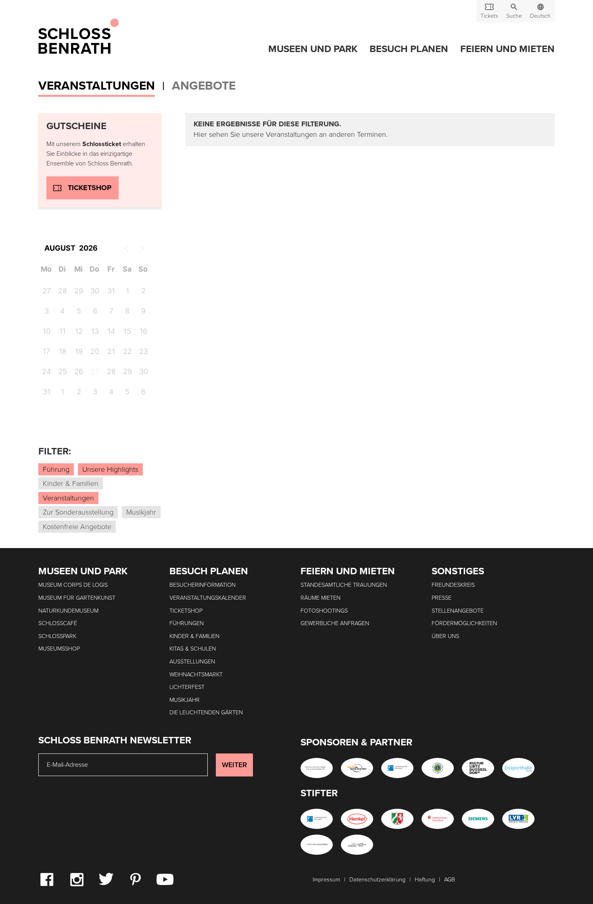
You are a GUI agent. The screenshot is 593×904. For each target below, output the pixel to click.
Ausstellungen (192, 661)
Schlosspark (57, 636)
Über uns (445, 636)
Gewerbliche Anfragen (335, 623)
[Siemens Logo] (478, 819)
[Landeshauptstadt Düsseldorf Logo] (397, 768)
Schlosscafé (57, 623)
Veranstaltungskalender (207, 597)
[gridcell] (94, 373)
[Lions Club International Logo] (438, 768)
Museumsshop (59, 648)
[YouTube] (165, 879)
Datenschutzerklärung (377, 879)
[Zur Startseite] (78, 37)
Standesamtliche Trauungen (344, 585)
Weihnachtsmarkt (196, 674)
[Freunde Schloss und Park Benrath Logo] (357, 845)
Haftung (425, 879)
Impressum (326, 879)
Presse (441, 597)
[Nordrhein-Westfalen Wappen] (397, 819)
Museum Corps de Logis (73, 585)
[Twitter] (106, 879)
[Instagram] (76, 879)
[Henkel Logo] (357, 819)
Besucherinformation (202, 585)
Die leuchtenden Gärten (206, 712)
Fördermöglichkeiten (464, 623)
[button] (514, 11)
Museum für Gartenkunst (76, 597)
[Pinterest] (135, 879)
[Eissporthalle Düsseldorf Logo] (518, 768)
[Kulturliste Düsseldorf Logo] (478, 768)
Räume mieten (320, 597)
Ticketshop (89, 187)
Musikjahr (184, 700)
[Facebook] (46, 879)
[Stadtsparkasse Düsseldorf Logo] (438, 819)
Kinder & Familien (194, 636)
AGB (449, 879)
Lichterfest (187, 687)
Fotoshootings (324, 610)
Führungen (186, 623)
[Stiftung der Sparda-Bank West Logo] (357, 768)
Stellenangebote (458, 610)
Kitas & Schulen (192, 648)
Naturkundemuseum (68, 610)
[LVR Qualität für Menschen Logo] (518, 819)
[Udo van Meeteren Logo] (317, 845)
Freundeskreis (453, 585)
